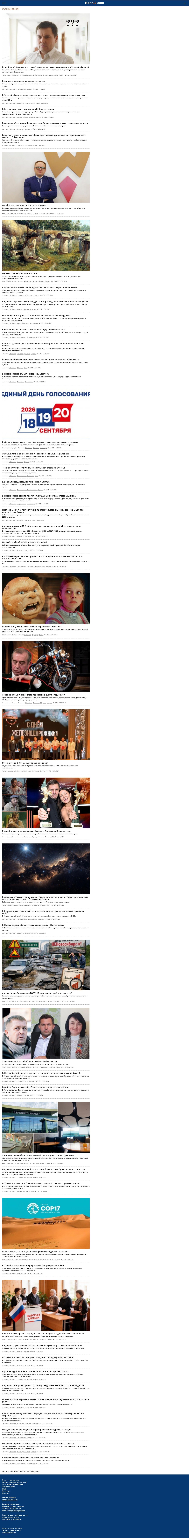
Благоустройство (38, 75)
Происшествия (21, 89)
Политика (48, 75)
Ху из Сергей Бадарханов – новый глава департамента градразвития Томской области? (45, 67)
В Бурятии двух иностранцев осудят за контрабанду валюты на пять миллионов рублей (45, 301)
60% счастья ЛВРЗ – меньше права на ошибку (25, 763)
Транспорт (31, 117)
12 (20, 1471)
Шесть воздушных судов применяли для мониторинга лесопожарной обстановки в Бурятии (42, 344)
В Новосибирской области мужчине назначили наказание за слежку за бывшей (41, 1073)
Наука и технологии (40, 1259)
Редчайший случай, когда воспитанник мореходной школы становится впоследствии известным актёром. (40, 834)
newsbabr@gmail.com (10, 1500)
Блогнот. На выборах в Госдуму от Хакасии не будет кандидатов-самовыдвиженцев (43, 1333)
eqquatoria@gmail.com (17, 1510)
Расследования (32, 919)
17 (29, 1471)
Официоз (27, 103)
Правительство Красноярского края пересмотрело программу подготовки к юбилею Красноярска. (37, 1404)
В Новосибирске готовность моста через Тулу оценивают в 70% (33, 329)
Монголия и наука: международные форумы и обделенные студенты (36, 1251)
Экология (20, 354)
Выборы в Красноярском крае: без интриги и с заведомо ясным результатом (40, 442)
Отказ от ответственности (11, 1480)
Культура (35, 281)
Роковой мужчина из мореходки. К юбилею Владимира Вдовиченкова (36, 831)
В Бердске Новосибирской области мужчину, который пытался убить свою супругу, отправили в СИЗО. (39, 916)
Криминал (20, 309)
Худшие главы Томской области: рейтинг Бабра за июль (29, 1061)
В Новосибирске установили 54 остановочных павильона (30, 1458)
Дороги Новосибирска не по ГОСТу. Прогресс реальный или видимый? (37, 993)
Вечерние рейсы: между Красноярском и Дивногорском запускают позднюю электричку (45, 123)
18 (31, 1471)
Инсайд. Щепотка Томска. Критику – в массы (24, 205)
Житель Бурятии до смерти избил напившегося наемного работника (35, 454)
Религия (41, 281)
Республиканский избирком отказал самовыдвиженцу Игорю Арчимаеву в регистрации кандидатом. (38, 1336)
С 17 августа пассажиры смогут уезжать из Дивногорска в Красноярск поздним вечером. (34, 126)
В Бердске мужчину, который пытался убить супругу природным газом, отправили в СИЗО (43, 912)
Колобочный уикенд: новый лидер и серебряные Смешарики (32, 627)
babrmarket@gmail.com (10, 1517)
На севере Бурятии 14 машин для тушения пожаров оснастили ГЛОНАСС (38, 1444)
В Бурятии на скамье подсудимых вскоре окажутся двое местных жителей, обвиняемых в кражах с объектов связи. (43, 1348)
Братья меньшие (32, 490)
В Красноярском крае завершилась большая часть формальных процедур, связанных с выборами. (38, 445)
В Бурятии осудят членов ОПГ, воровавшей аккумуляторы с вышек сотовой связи (42, 1345)
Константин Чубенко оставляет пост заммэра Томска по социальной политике (40, 360)
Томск (60, 75)
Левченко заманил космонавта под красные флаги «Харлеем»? (33, 695)
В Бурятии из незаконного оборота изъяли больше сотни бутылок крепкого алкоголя (43, 1169)
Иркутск (29, 89)
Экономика (54, 75)
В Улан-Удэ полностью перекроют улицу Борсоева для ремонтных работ (38, 1357)
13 (22, 1471)
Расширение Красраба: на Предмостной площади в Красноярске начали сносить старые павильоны (42, 557)
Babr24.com (28, 75)
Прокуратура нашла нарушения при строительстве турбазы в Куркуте (36, 1429)
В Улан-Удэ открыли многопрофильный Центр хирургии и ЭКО (33, 1265)
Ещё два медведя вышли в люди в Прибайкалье (25, 482)
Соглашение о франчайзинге (12, 1484)
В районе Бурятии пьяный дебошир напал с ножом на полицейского (35, 1087)
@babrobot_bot (15, 1508)
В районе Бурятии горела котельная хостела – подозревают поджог (35, 1371)
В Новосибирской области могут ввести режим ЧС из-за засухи (33, 925)
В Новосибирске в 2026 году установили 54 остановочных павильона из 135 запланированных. (36, 1460)
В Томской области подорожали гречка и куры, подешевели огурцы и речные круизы (43, 95)
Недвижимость (21, 337)
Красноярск (28, 129)
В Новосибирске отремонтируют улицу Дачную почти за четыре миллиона (39, 496)
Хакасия (49, 1339)
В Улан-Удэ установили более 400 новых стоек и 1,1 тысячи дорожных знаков (40, 1183)
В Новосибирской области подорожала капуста (25, 374)
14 (24, 1471)
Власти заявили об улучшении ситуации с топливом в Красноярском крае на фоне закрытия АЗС (43, 1414)
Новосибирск (34, 323)
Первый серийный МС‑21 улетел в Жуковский (24, 542)
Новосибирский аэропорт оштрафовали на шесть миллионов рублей (36, 315)
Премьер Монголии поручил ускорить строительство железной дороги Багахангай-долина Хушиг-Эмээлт (43, 511)
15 (25, 1471)
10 (17, 1471)
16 (27, 1471)
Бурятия (38, 117)
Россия (41, 635)
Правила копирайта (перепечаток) (14, 1482)
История (47, 281)
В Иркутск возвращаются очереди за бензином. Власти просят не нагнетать (39, 287)
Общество (35, 213)
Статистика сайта (8, 1486)
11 (18, 1471)
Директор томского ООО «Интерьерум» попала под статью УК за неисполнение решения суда (41, 527)
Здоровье (20, 1273)
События (41, 837)
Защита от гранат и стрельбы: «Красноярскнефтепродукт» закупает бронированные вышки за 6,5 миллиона (44, 136)
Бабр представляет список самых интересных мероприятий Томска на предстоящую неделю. (36, 902)
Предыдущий (7, 1471)
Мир (52, 281)
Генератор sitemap (9, 1532)
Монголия (33, 309)
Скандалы (52, 1067)
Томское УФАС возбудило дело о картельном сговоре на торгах (33, 468)
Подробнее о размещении (11, 1519)
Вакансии (5, 1493)
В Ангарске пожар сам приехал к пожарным (23, 81)
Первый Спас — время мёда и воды (20, 273)
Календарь (6, 1491)
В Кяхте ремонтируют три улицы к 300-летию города (28, 109)
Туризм (19, 323)
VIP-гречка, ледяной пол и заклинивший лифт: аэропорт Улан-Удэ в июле (38, 1155)
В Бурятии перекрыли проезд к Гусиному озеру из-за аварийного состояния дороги (43, 1385)
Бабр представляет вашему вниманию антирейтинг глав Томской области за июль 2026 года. (35, 1064)
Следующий (36, 1471)
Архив (4, 1489)
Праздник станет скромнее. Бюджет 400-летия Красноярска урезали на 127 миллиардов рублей (45, 1400)
